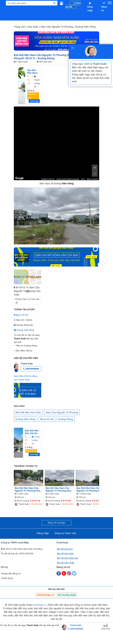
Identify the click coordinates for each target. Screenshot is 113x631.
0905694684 (32, 368)
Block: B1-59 (21, 315)
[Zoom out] (95, 174)
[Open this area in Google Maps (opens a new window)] (19, 178)
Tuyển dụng (7, 578)
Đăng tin (104, 8)
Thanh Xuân (75, 625)
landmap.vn (40, 604)
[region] (56, 143)
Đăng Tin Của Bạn (56, 522)
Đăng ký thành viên (65, 533)
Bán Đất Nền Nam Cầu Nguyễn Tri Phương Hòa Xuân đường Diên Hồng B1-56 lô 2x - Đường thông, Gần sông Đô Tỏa (58, 489)
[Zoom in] (95, 168)
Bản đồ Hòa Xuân (65, 553)
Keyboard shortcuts (48, 179)
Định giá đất (73, 5)
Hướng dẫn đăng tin (10, 573)
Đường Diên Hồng (85, 26)
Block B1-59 (47, 419)
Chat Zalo (105, 628)
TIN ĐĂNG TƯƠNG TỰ (26, 466)
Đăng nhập (90, 8)
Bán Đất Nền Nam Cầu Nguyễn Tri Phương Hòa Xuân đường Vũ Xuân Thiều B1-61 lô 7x (27, 489)
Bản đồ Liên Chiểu (65, 562)
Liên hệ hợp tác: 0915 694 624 (18, 553)
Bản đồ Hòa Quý (65, 549)
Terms (83, 179)
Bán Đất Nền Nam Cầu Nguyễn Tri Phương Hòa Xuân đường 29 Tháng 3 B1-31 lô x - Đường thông (90, 489)
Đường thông (65, 419)
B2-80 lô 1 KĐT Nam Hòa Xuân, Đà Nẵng (22, 549)
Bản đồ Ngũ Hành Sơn (67, 558)
